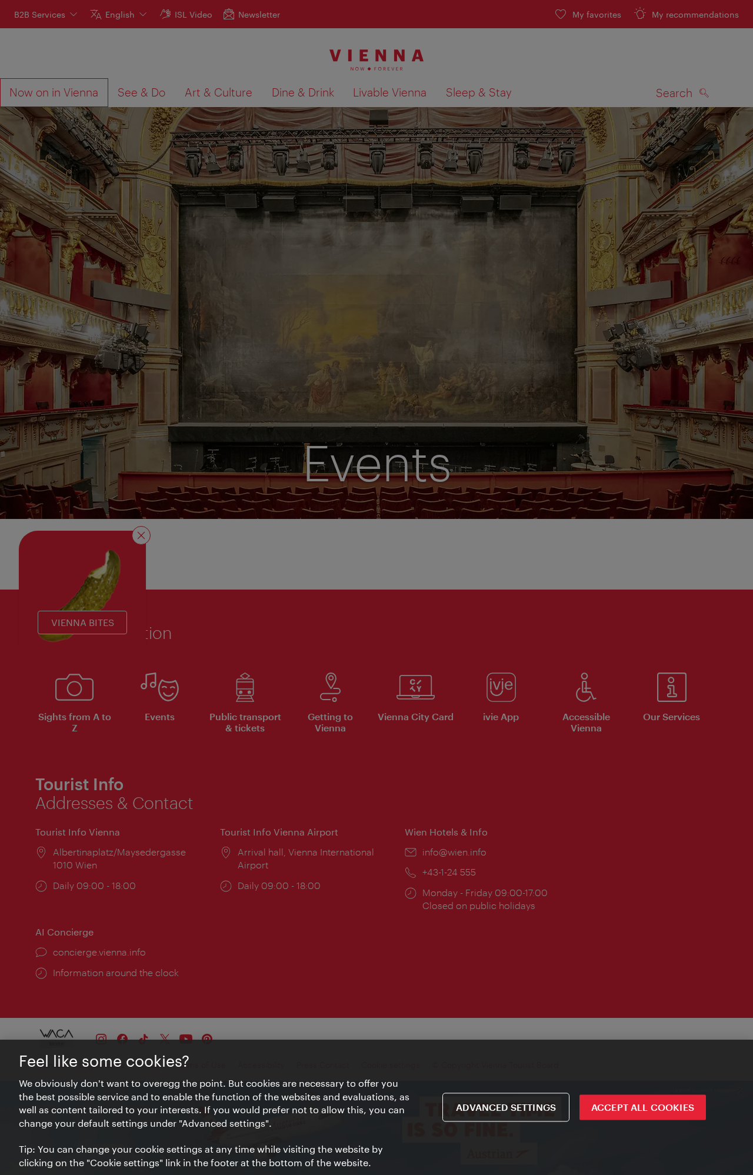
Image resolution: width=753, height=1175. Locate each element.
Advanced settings (506, 1107)
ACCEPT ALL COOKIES (642, 1107)
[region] (376, 1107)
